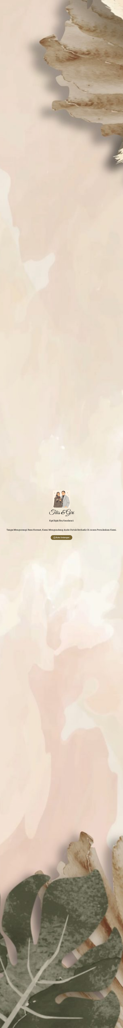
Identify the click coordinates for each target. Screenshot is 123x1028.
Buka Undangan (62, 537)
